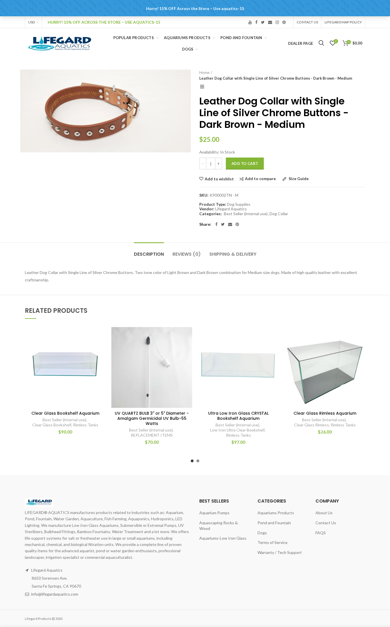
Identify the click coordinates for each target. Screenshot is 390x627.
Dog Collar (279, 213)
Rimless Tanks (85, 424)
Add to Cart (245, 163)
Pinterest (284, 22)
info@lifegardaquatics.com (54, 594)
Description (149, 254)
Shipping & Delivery (232, 254)
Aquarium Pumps (214, 512)
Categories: (210, 213)
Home (204, 72)
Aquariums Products (276, 512)
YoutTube (250, 22)
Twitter (262, 22)
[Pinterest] (237, 224)
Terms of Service (273, 542)
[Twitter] (222, 224)
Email (270, 22)
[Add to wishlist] (101, 336)
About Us (324, 512)
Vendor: (206, 209)
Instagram (277, 22)
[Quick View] (101, 362)
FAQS (320, 532)
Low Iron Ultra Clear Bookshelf (237, 430)
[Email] (230, 224)
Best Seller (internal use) (246, 213)
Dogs (262, 532)
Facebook (256, 22)
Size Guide (298, 179)
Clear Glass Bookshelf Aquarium (65, 413)
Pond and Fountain (274, 522)
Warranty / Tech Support (280, 552)
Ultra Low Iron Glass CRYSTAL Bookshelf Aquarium (238, 416)
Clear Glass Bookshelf (51, 424)
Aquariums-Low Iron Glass (222, 538)
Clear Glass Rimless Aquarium (324, 413)
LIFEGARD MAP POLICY (343, 22)
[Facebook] (216, 224)
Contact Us (307, 22)
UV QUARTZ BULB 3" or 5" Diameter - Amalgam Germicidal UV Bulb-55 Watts (152, 418)
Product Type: (212, 204)
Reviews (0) (186, 254)
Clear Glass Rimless (311, 424)
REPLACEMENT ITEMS (152, 435)
